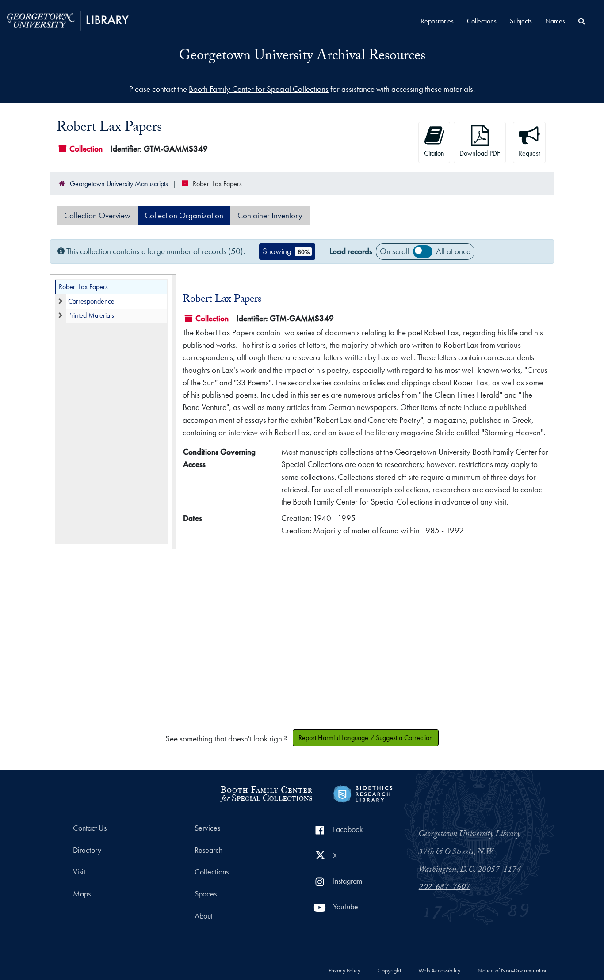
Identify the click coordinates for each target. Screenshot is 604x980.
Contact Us (90, 828)
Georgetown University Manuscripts (119, 183)
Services (207, 828)
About (204, 916)
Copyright (389, 970)
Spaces (206, 894)
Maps (82, 894)
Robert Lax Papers (83, 286)
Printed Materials (91, 315)
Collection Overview (97, 215)
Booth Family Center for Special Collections (259, 89)
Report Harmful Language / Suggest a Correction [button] (365, 737)
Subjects (521, 21)
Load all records (422, 251)
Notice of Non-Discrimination (513, 970)
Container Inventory (269, 215)
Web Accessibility (439, 970)
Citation (434, 153)
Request (529, 153)
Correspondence (91, 301)
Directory (87, 850)
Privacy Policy (344, 970)
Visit (79, 872)
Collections (482, 21)
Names (555, 21)
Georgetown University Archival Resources (302, 57)
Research (208, 850)
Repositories (437, 21)
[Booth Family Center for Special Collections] (265, 792)
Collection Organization (184, 215)
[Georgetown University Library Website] (68, 19)
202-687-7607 (444, 888)
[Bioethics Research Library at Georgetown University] (363, 792)
